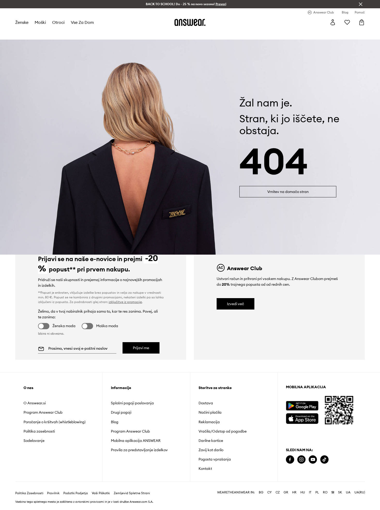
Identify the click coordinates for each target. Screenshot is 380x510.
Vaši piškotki (101, 493)
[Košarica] (362, 22)
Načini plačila (210, 412)
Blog (114, 422)
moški (40, 22)
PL (317, 492)
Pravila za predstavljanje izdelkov (139, 450)
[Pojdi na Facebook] (290, 459)
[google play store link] (302, 406)
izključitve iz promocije (125, 302)
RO (325, 492)
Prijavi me (141, 348)
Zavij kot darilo (211, 450)
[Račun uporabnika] (333, 22)
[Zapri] (360, 4)
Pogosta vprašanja (215, 459)
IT (310, 492)
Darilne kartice (211, 440)
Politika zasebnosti (39, 431)
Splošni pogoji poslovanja (132, 403)
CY (269, 492)
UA (348, 492)
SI (332, 492)
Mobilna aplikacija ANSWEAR (136, 440)
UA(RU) (359, 492)
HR (294, 492)
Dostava (206, 403)
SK (340, 492)
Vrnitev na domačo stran (288, 191)
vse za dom (82, 22)
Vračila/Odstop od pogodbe (223, 431)
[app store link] (302, 418)
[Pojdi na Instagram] (301, 459)
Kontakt (205, 468)
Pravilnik (53, 493)
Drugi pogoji (121, 412)
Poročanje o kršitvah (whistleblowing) (55, 422)
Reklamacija (209, 422)
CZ (278, 492)
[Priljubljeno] (347, 22)
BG (261, 492)
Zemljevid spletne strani (132, 493)
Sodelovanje (34, 440)
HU (302, 492)
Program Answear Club (43, 412)
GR (286, 492)
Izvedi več (235, 303)
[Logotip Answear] (190, 22)
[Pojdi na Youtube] (313, 459)
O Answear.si (35, 403)
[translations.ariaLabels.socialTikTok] (324, 459)
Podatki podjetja (75, 493)
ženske (21, 22)
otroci (58, 22)
